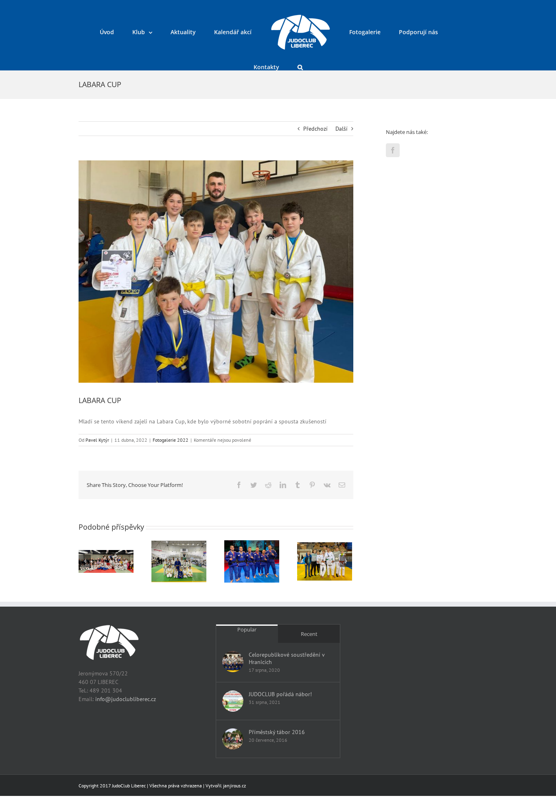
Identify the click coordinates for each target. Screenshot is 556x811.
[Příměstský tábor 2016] (232, 739)
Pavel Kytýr (97, 440)
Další (341, 128)
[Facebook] (393, 150)
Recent (309, 634)
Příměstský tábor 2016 (277, 732)
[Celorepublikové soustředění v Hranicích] (232, 661)
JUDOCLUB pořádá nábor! (280, 694)
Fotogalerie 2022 (170, 440)
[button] (440, 31)
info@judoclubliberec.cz (125, 699)
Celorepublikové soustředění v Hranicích (286, 658)
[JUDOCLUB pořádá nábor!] (232, 701)
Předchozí (315, 128)
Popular (246, 629)
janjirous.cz (234, 786)
